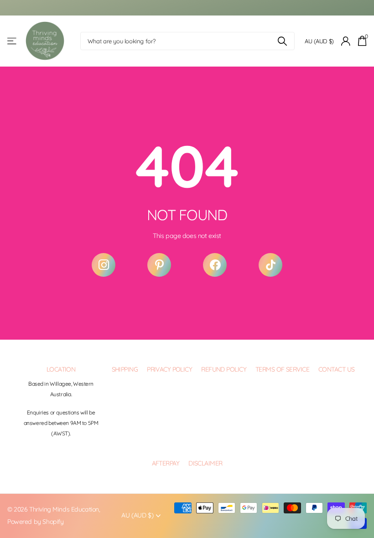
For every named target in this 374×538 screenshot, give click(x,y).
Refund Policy (223, 369)
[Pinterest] (159, 265)
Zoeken (282, 41)
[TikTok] (270, 265)
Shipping (125, 369)
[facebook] (215, 265)
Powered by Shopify (35, 521)
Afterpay (166, 463)
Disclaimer (205, 463)
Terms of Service (282, 369)
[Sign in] (346, 41)
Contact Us (336, 369)
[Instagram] (103, 265)
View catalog (12, 41)
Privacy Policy (169, 369)
